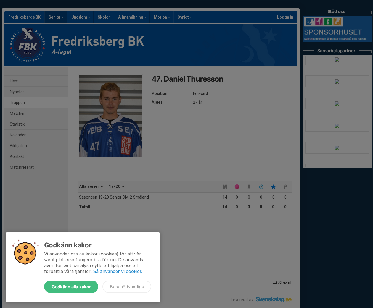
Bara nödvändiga (127, 286)
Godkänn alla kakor (71, 286)
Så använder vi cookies (117, 271)
